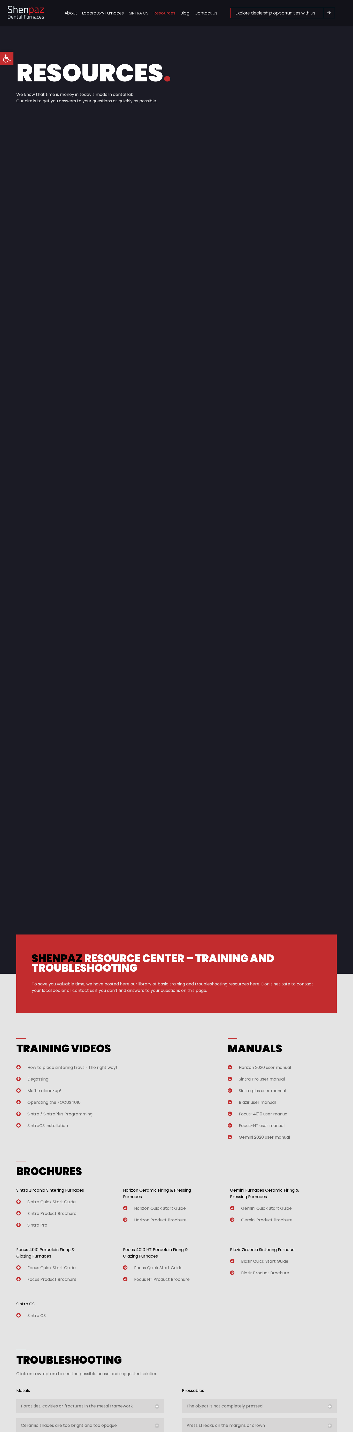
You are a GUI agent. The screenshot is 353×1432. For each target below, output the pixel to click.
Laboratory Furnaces (103, 13)
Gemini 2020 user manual (264, 1137)
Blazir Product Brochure (265, 1273)
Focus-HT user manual (262, 1126)
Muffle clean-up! (44, 1091)
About (71, 13)
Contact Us (206, 13)
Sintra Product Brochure (51, 1213)
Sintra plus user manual (262, 1091)
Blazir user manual (257, 1102)
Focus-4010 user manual (263, 1114)
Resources (164, 13)
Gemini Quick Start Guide (266, 1208)
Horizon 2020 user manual (265, 1067)
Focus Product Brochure (51, 1279)
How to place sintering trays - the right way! (72, 1067)
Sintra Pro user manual (262, 1079)
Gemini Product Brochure (267, 1220)
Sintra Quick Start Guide (51, 1202)
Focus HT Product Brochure (162, 1279)
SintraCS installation (47, 1126)
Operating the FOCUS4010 (54, 1102)
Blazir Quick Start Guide (264, 1261)
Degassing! (38, 1079)
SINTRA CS (138, 13)
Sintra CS (36, 1316)
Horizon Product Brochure (160, 1220)
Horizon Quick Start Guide (160, 1208)
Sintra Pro (37, 1225)
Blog (185, 13)
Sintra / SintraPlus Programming (60, 1114)
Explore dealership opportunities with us (275, 13)
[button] (6, 58)
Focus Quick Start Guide (51, 1268)
